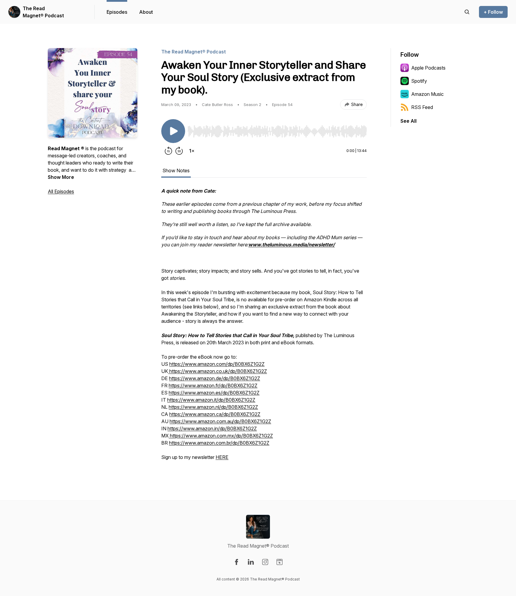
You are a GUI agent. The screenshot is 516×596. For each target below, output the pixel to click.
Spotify (419, 81)
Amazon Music (427, 94)
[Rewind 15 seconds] (168, 151)
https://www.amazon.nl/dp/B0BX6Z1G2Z (213, 407)
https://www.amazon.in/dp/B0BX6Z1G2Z (212, 428)
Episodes (117, 12)
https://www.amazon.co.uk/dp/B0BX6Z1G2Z (217, 371)
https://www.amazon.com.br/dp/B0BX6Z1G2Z (219, 443)
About (146, 12)
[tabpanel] (264, 327)
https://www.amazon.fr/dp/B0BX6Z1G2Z (213, 385)
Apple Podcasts (428, 68)
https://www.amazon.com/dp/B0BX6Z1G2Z (217, 364)
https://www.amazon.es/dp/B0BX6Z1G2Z (214, 393)
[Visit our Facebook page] (236, 562)
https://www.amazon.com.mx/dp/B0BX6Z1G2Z (221, 436)
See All (408, 121)
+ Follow (493, 12)
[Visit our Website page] (279, 562)
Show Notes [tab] (176, 170)
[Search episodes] (467, 12)
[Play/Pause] (173, 131)
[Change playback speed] (192, 151)
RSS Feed (422, 107)
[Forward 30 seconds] (179, 151)
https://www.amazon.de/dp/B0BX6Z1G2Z (214, 378)
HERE (222, 457)
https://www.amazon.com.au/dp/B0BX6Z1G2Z (220, 421)
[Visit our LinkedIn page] (251, 562)
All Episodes (61, 191)
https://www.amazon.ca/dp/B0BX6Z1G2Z (214, 414)
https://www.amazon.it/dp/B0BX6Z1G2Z (211, 400)
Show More (61, 177)
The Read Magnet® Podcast (43, 12)
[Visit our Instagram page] (265, 562)
